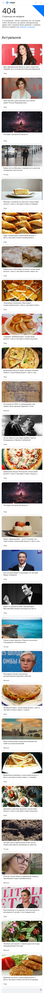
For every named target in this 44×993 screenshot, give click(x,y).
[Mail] (7, 2)
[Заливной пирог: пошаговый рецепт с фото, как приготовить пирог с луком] (22, 700)
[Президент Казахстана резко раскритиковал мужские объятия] (22, 667)
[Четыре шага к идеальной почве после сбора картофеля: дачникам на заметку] (22, 835)
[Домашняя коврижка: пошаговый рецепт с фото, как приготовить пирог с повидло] (22, 768)
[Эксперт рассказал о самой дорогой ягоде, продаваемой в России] (22, 936)
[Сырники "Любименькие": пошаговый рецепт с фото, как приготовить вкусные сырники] (22, 329)
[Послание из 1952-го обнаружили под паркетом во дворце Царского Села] (22, 397)
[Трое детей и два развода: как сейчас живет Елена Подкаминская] (22, 93)
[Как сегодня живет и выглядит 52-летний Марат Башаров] (22, 565)
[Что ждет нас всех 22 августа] (22, 498)
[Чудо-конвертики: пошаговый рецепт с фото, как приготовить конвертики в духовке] (22, 228)
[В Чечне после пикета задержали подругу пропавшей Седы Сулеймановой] (22, 869)
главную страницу (27, 27)
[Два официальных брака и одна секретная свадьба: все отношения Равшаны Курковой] (22, 60)
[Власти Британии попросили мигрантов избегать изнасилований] (22, 734)
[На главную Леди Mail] (12, 2)
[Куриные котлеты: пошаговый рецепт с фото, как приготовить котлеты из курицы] (22, 970)
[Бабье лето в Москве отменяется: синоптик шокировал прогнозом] (22, 161)
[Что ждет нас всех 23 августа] (22, 127)
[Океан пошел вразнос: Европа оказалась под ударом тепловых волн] (22, 633)
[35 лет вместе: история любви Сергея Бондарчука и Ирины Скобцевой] (22, 431)
